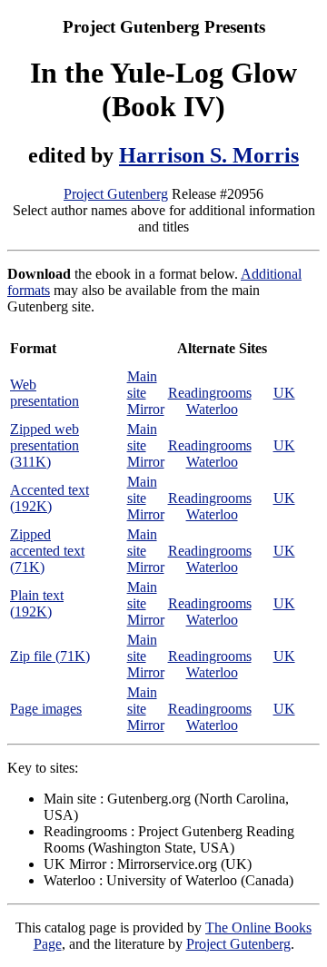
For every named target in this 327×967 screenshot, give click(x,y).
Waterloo (212, 409)
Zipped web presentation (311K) (44, 445)
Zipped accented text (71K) (47, 551)
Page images (46, 708)
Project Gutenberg (116, 194)
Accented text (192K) (49, 498)
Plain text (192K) (37, 603)
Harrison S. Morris (209, 155)
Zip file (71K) (50, 656)
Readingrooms (210, 392)
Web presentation (44, 393)
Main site (142, 384)
